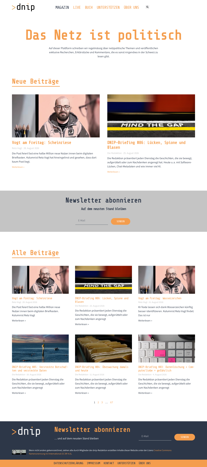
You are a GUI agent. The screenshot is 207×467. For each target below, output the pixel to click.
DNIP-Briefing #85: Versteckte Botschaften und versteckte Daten (40, 368)
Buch (89, 7)
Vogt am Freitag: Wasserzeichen (159, 298)
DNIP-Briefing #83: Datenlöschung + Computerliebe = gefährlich (166, 368)
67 (111, 402)
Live (77, 7)
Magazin (62, 7)
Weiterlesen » (18, 166)
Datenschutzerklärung (68, 463)
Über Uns (131, 7)
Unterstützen (108, 7)
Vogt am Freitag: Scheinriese (41, 142)
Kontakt (109, 463)
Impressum (93, 463)
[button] (147, 7)
